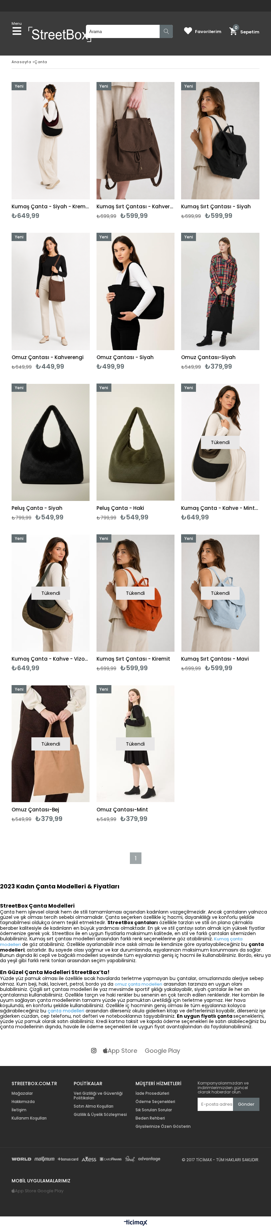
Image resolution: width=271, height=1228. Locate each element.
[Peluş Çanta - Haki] (136, 442)
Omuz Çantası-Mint (122, 809)
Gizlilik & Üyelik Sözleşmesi (100, 1114)
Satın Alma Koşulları (93, 1106)
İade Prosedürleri (152, 1093)
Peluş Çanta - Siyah (37, 508)
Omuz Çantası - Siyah (125, 357)
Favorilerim (208, 31)
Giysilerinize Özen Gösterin (163, 1126)
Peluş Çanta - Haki (120, 508)
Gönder (246, 1104)
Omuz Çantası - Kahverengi (48, 357)
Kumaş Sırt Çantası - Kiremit (133, 658)
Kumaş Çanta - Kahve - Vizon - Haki (51, 658)
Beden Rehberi (150, 1118)
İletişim (19, 1110)
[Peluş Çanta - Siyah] (51, 442)
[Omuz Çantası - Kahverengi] (51, 291)
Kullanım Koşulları (29, 1118)
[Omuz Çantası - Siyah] (136, 291)
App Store (122, 1050)
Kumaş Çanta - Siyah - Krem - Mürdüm (51, 206)
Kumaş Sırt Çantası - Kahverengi (136, 206)
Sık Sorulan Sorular (154, 1110)
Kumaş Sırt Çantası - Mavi (215, 658)
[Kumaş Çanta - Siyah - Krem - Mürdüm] (51, 140)
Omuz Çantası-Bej (35, 809)
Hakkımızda (23, 1101)
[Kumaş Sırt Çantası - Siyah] (220, 140)
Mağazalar (22, 1093)
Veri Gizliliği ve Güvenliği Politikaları (98, 1095)
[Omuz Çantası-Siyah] (220, 291)
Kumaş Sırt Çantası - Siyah (216, 206)
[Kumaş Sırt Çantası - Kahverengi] (136, 140)
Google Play (162, 1050)
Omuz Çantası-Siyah (208, 357)
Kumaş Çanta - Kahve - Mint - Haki (220, 508)
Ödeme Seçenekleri (155, 1101)
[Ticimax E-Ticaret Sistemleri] (135, 1223)
